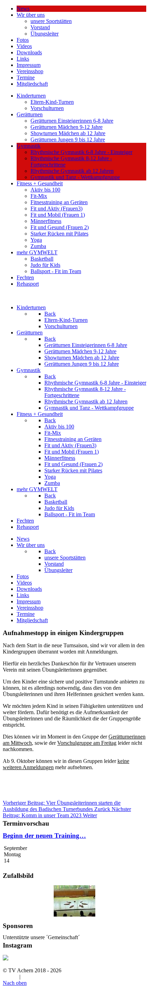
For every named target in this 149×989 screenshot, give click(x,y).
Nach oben (15, 983)
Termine (26, 77)
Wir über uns (31, 15)
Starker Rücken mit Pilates (59, 234)
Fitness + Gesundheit (40, 183)
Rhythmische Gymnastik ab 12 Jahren (72, 171)
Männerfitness (45, 221)
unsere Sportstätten (51, 21)
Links (23, 59)
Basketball (41, 259)
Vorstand (40, 27)
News (23, 8)
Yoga (36, 240)
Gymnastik (29, 146)
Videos (24, 46)
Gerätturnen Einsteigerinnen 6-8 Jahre (71, 121)
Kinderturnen (31, 96)
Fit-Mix (38, 196)
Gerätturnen (30, 114)
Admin (10, 977)
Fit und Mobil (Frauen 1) (57, 215)
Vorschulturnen (47, 108)
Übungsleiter (44, 34)
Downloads (29, 52)
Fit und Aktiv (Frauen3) (56, 208)
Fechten (25, 277)
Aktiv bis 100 (45, 190)
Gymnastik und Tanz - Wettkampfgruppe (75, 177)
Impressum (29, 65)
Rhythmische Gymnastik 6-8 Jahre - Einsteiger (81, 152)
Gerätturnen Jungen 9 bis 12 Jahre (67, 139)
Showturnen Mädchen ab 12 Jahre (67, 133)
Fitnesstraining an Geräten (59, 202)
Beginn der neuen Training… (44, 835)
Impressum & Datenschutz (51, 977)
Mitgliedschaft (32, 84)
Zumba (38, 246)
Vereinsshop (30, 71)
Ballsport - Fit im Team (55, 271)
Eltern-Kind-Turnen (52, 102)
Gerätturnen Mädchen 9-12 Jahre (66, 127)
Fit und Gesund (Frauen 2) (59, 227)
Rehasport (28, 284)
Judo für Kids (45, 265)
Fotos (23, 40)
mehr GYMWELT (37, 252)
